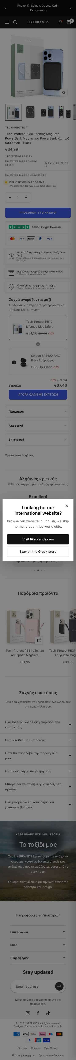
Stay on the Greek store (38, 552)
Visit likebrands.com (38, 539)
